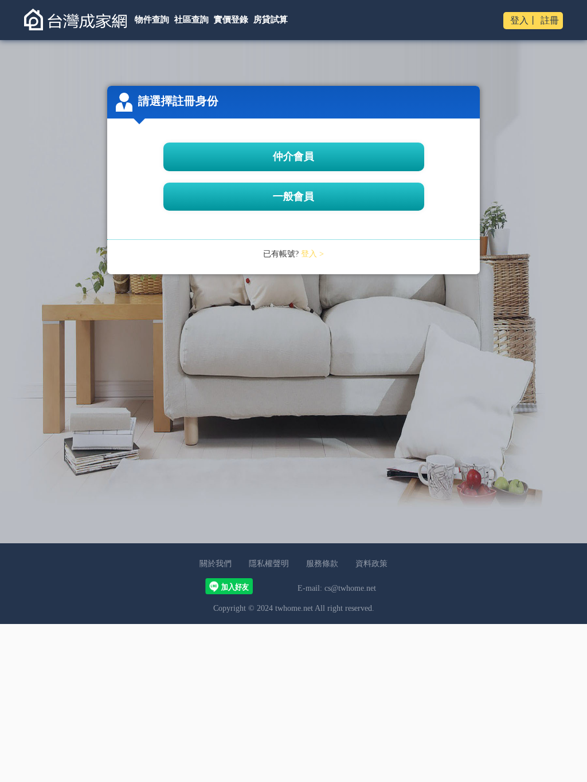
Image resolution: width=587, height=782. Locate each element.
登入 (519, 20)
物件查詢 (152, 19)
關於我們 (215, 563)
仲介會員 (293, 156)
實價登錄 (231, 19)
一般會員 (293, 196)
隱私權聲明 (269, 563)
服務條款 (322, 563)
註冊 (550, 20)
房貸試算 (270, 19)
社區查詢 (191, 19)
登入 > (312, 254)
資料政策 (371, 563)
